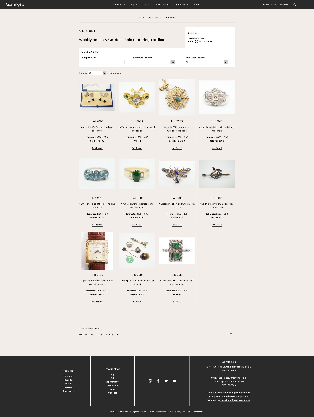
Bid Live (274, 4)
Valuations (179, 4)
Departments (161, 4)
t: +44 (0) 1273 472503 (200, 41)
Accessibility (198, 411)
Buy (133, 4)
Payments (284, 4)
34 (102, 334)
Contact (112, 392)
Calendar (68, 376)
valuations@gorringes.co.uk (235, 400)
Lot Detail (97, 148)
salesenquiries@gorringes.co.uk (233, 396)
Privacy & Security (182, 411)
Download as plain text (90, 328)
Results (68, 380)
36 (109, 334)
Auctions (118, 4)
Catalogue (170, 17)
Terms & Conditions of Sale (161, 411)
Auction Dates (155, 17)
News (112, 389)
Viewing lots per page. (100, 73)
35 (106, 334)
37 (113, 334)
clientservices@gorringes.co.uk (233, 392)
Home (141, 17)
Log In (266, 4)
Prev (231, 333)
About (197, 4)
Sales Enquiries (196, 38)
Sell (144, 4)
